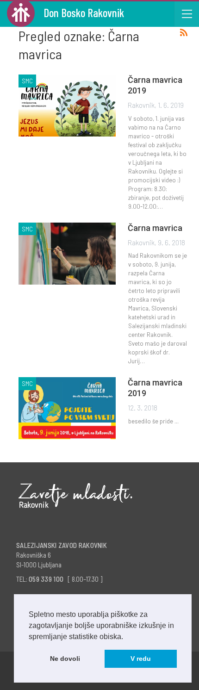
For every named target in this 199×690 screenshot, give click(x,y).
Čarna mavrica (155, 228)
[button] (126, 637)
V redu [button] (141, 658)
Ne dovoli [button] (65, 658)
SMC (27, 81)
